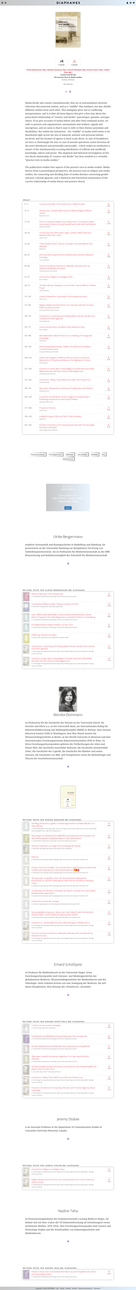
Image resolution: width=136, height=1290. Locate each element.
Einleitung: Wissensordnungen (44, 635)
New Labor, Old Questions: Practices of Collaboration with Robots (66, 388)
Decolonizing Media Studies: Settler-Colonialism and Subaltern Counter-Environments (65, 348)
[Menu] (2, 3)
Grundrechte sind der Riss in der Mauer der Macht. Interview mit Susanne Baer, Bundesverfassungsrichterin (63, 892)
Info (57, 1288)
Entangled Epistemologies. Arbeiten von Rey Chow (52, 625)
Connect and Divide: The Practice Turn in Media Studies (62, 204)
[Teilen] (69, 92)
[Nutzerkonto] (127, 3)
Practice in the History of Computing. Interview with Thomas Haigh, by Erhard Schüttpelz (67, 426)
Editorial (34, 857)
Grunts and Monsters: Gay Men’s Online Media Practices (62, 327)
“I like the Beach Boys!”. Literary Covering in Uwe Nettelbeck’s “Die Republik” (65, 245)
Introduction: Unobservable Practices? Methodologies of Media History (65, 212)
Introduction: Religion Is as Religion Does (55, 277)
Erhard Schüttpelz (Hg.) (77, 70)
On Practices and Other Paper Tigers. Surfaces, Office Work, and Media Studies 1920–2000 (65, 234)
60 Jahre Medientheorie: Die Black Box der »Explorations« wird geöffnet (60, 1046)
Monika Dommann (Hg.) (57, 70)
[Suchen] (5, 3)
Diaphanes (68, 2)
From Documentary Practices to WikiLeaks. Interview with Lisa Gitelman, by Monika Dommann (64, 267)
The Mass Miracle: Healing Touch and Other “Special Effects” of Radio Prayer (67, 287)
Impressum (97, 1288)
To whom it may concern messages (45, 1025)
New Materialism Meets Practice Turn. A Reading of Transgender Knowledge (65, 337)
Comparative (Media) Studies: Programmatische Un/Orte (55, 604)
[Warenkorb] (134, 3)
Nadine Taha (68, 1211)
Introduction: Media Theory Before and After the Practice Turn (65, 380)
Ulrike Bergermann (68, 536)
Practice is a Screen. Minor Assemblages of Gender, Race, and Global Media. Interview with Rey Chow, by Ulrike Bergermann (66, 370)
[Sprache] (130, 3)
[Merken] (66, 92)
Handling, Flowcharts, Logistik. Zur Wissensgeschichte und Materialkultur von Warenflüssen (63, 825)
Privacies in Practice (47, 408)
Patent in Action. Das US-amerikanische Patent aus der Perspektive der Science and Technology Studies (63, 1273)
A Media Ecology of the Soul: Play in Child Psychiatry (60, 416)
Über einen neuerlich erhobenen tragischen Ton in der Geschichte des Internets (60, 1058)
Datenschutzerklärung (85, 1288)
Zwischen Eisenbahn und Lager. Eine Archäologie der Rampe (56, 846)
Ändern (68, 508)
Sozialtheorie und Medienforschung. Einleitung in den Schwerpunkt (59, 1036)
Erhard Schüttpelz (68, 964)
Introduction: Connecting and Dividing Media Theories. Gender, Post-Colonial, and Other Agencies (67, 317)
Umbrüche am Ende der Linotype (45, 901)
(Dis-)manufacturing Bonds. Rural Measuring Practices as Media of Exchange (66, 256)
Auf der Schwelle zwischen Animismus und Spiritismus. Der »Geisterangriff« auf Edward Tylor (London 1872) (63, 1068)
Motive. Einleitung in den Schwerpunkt (47, 594)
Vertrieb (68, 1288)
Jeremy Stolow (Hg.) (95, 70)
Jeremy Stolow (68, 1119)
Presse (62, 1288)
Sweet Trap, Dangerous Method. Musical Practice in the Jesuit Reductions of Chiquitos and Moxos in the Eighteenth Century (65, 359)
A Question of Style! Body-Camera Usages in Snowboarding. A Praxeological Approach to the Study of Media (64, 398)
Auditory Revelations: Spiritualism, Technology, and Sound (63, 296)
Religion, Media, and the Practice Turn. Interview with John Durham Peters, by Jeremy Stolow (66, 306)
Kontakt (74, 1288)
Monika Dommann (68, 714)
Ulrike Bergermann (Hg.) (36, 70)
